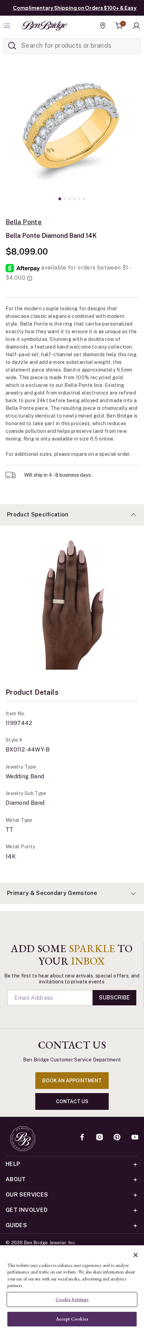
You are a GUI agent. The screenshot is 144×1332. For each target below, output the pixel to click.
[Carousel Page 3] (69, 198)
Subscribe (114, 997)
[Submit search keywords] (12, 46)
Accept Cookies (72, 1319)
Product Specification (38, 514)
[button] (136, 26)
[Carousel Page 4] (74, 198)
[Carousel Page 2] (64, 198)
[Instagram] (99, 1137)
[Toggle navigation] (7, 26)
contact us (72, 1101)
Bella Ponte (24, 222)
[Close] (135, 1255)
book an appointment (72, 1080)
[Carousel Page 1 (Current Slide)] (59, 198)
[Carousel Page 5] (79, 198)
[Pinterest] (117, 1137)
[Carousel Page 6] (84, 198)
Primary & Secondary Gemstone (52, 893)
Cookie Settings (72, 1299)
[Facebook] (82, 1137)
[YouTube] (134, 1137)
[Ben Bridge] (44, 26)
